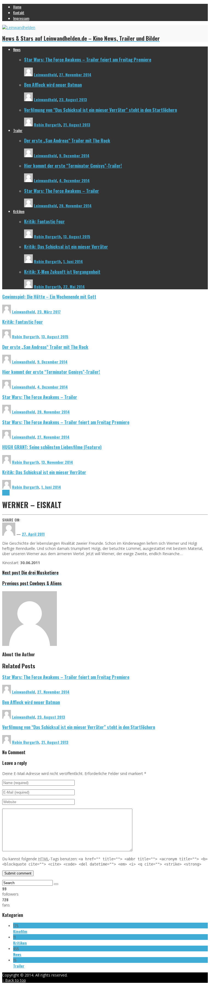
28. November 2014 (75, 205)
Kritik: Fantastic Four (44, 221)
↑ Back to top (14, 980)
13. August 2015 (76, 236)
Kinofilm (20, 931)
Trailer (18, 966)
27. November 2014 (75, 74)
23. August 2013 (73, 99)
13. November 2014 (57, 462)
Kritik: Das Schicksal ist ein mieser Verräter (66, 246)
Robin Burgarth (47, 124)
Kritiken (20, 943)
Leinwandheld (45, 74)
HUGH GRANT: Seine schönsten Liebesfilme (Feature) (52, 447)
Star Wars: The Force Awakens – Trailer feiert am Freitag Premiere (87, 59)
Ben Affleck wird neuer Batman (53, 84)
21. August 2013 (76, 124)
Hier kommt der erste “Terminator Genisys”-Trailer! (73, 165)
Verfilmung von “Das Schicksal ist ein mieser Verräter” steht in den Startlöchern (100, 109)
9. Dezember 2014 (74, 155)
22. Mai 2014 (74, 286)
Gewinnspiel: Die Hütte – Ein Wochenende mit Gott (49, 296)
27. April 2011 (33, 534)
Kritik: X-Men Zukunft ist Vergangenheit (62, 271)
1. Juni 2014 (73, 261)
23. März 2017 (49, 311)
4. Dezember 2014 (74, 180)
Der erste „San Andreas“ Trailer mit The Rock (67, 140)
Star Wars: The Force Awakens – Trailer (61, 190)
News (6, 493)
